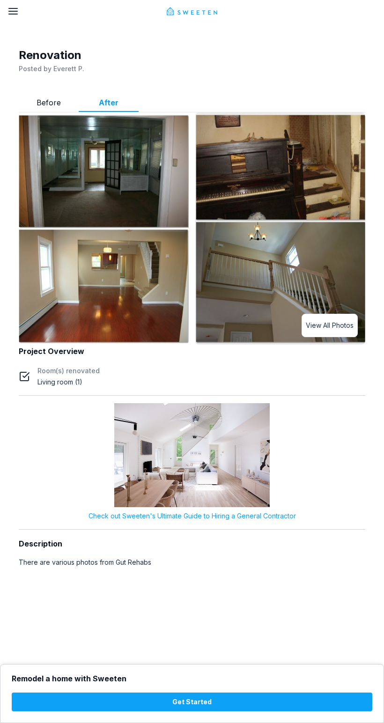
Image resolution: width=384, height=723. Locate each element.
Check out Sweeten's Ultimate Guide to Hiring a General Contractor (192, 516)
